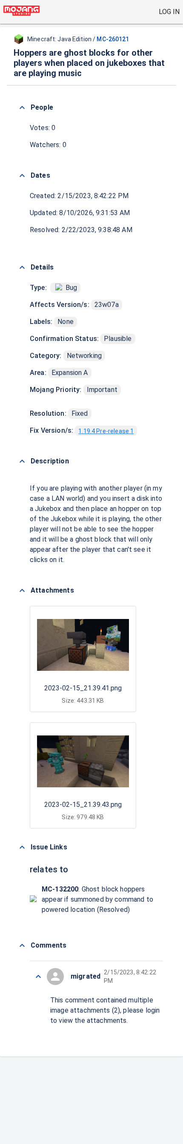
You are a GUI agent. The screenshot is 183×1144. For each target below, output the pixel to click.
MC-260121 (113, 39)
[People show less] (22, 107)
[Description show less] (22, 461)
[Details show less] (22, 267)
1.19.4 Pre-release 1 (106, 431)
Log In (169, 12)
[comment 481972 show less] (38, 976)
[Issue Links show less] (22, 847)
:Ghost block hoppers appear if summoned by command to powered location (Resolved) (97, 899)
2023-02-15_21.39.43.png (83, 805)
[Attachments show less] (22, 590)
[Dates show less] (22, 175)
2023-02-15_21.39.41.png (83, 688)
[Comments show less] (22, 945)
